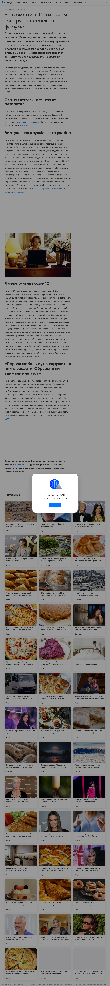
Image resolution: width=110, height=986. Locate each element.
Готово (55, 505)
